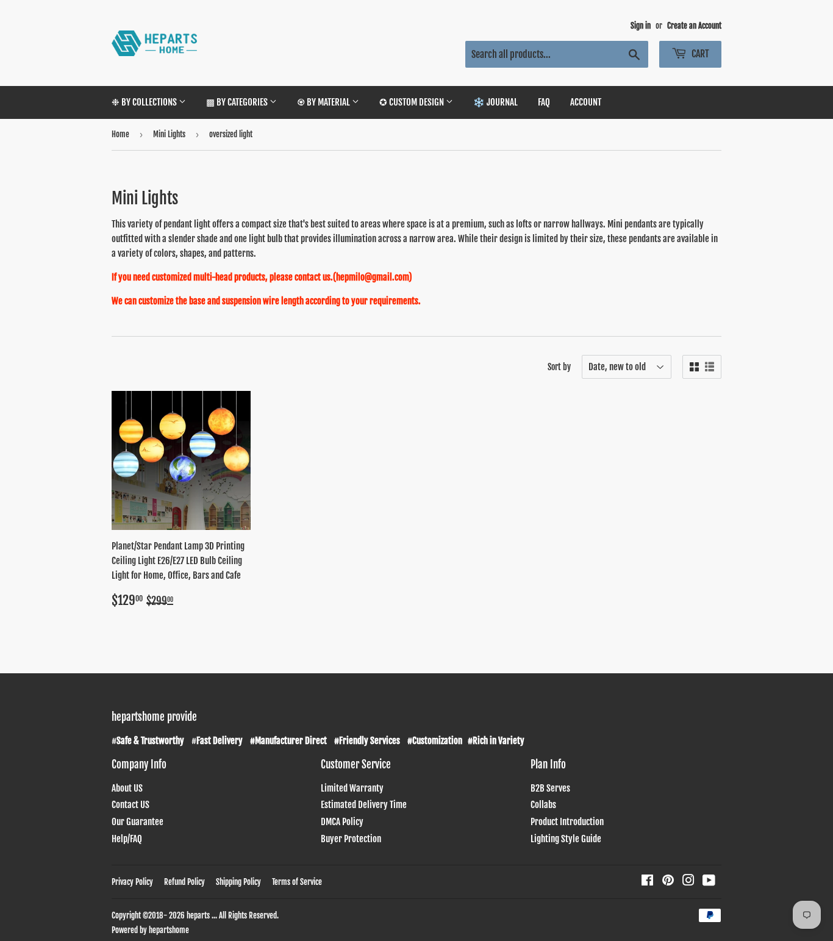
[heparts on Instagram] (688, 881)
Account (585, 102)
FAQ (544, 102)
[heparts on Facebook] (647, 881)
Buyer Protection (351, 839)
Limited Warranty (352, 788)
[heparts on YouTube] (709, 881)
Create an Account (694, 25)
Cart (699, 54)
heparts (198, 915)
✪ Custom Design (412, 102)
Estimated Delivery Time (364, 804)
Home (120, 134)
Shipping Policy (238, 882)
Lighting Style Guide (566, 839)
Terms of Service (297, 882)
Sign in (641, 25)
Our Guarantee (137, 822)
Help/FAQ (127, 839)
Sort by (559, 367)
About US (127, 788)
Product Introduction (567, 822)
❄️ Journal (495, 102)
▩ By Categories (238, 102)
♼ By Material (324, 102)
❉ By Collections (145, 102)
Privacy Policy (132, 882)
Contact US (130, 804)
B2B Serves (550, 788)
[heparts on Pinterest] (668, 881)
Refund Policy (184, 882)
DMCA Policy (342, 822)
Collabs (543, 804)
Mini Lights (169, 134)
